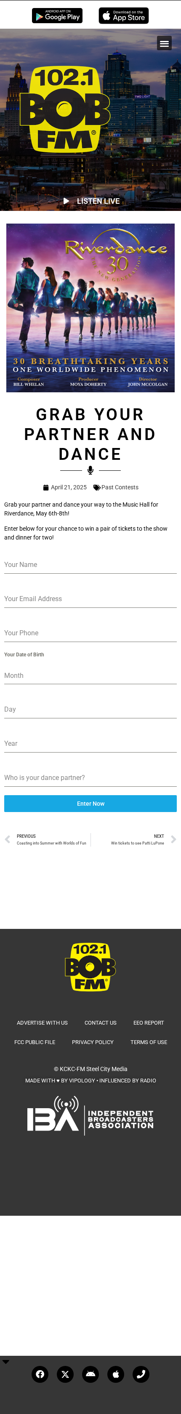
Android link (57, 15)
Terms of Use (148, 1042)
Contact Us (101, 1023)
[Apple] (115, 1374)
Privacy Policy (93, 1042)
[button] (164, 43)
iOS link (123, 15)
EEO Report (148, 1023)
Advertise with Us (42, 1023)
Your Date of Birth (24, 655)
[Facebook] (40, 1374)
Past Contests (119, 487)
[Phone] (141, 1374)
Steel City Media (107, 1069)
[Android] (90, 1374)
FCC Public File (34, 1042)
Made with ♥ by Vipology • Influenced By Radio (90, 1080)
